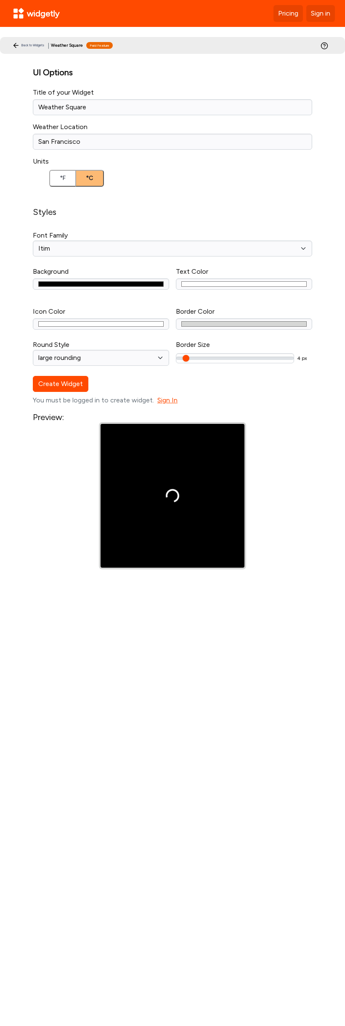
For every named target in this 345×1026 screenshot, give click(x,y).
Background (51, 271)
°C (89, 178)
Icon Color (49, 311)
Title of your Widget (63, 92)
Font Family (50, 235)
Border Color (195, 311)
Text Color (192, 271)
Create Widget (60, 384)
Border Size (193, 345)
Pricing (288, 13)
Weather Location (60, 127)
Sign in (320, 13)
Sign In (167, 400)
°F (63, 178)
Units (41, 161)
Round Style (51, 345)
